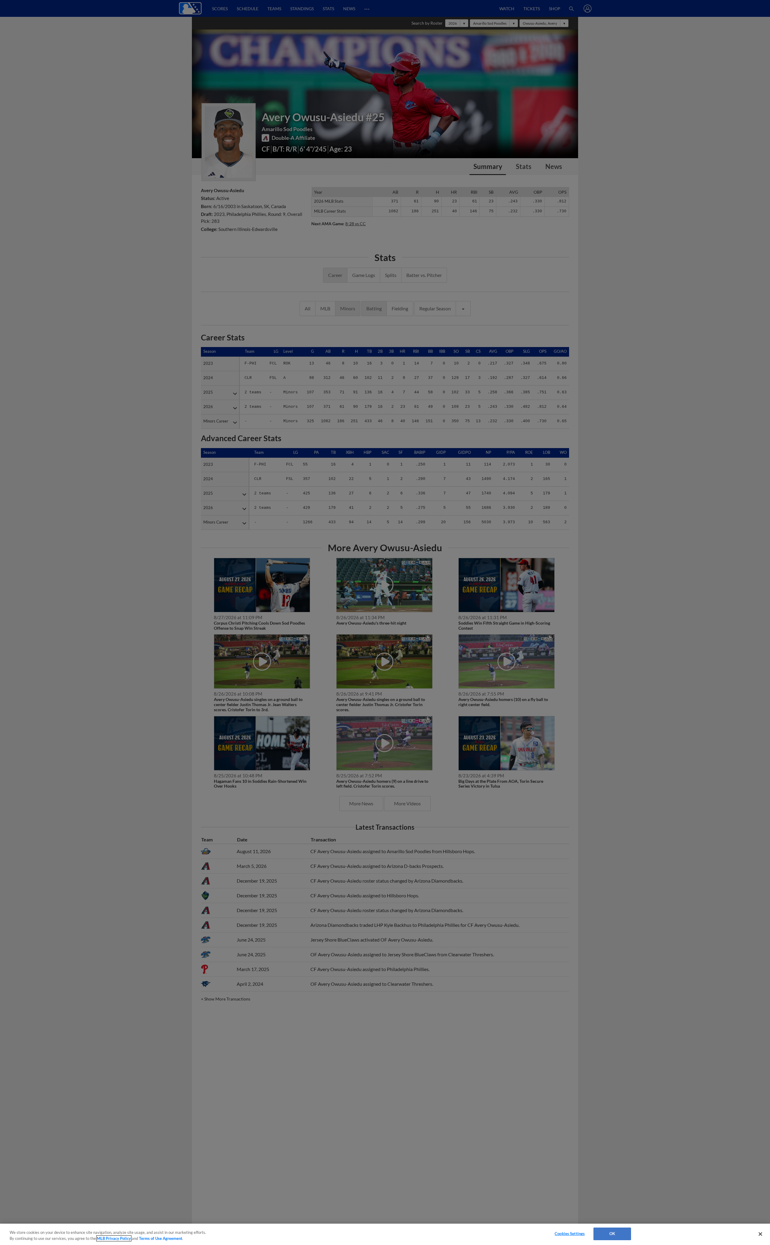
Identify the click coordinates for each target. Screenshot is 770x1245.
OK (612, 1233)
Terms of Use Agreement (160, 1238)
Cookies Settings (570, 1233)
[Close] (760, 1233)
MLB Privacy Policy (114, 1238)
